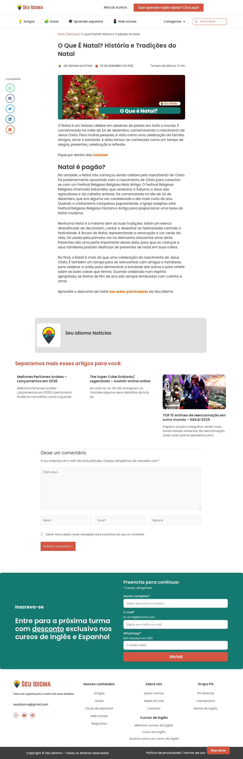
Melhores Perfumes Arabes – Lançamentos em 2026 (42, 378)
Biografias (99, 724)
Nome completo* (136, 596)
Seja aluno (218, 750)
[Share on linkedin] (10, 119)
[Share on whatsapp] (10, 88)
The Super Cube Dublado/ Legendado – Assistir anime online (120, 378)
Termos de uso (194, 753)
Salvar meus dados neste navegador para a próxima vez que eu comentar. (95, 534)
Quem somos (154, 693)
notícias (100, 155)
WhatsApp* (138, 635)
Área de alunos (115, 7)
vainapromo (205, 701)
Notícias (73, 34)
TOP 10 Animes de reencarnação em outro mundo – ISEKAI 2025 (194, 417)
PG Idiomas (205, 693)
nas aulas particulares (128, 291)
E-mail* (139, 614)
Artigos (99, 693)
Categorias (172, 21)
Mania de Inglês (206, 708)
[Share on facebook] (10, 98)
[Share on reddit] (10, 129)
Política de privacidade (163, 753)
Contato (154, 708)
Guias (99, 701)
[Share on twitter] (10, 109)
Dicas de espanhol (99, 708)
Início (61, 34)
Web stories (99, 716)
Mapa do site (154, 701)
